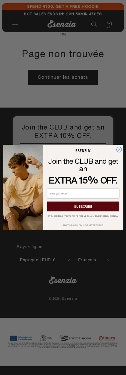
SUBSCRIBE (83, 206)
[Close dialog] (118, 149)
